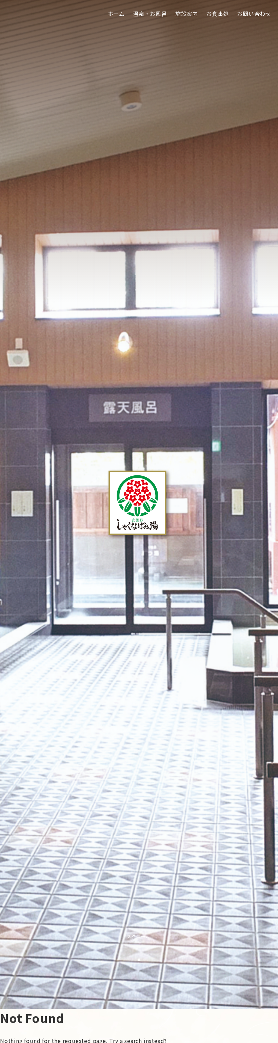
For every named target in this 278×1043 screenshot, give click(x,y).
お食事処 (217, 14)
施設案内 (186, 14)
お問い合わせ (254, 14)
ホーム (116, 14)
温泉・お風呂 (150, 14)
